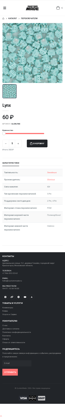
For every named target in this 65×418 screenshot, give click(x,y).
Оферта (5, 339)
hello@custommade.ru (12, 281)
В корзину (38, 143)
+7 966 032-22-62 (10, 273)
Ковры (5, 311)
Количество (7, 130)
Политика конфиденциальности (16, 332)
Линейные (52, 172)
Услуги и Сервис (9, 314)
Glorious (51, 179)
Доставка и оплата (10, 329)
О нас (4, 325)
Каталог (12, 18)
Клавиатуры (7, 307)
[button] (59, 8)
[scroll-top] (1, 416)
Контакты (6, 336)
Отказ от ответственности (13, 342)
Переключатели (29, 18)
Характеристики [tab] (10, 163)
